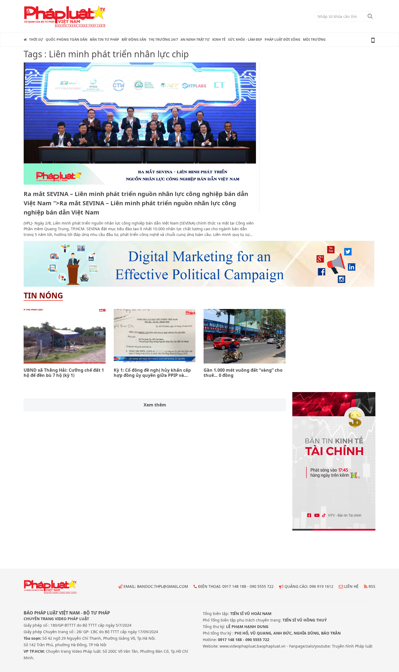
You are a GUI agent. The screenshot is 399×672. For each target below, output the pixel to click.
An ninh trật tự (195, 39)
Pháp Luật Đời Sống (282, 39)
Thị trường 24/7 (163, 39)
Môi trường (314, 39)
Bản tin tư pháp (104, 39)
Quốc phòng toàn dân (66, 39)
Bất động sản (134, 39)
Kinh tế (219, 39)
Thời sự (36, 39)
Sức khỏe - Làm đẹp (245, 39)
